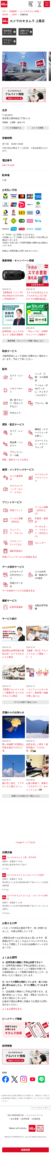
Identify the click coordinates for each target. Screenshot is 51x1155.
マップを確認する (13, 128)
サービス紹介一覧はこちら (25, 702)
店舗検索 (30, 2)
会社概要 (15, 1119)
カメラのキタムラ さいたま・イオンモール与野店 (27, 897)
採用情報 (25, 1119)
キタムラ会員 (39, 2)
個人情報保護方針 (16, 1115)
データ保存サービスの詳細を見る (18, 590)
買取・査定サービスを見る (15, 459)
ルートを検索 (37, 128)
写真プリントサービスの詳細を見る (19, 557)
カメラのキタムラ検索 (29, 11)
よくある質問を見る (12, 1009)
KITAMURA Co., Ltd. (20, 1137)
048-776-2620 (8, 165)
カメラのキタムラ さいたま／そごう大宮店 (25, 875)
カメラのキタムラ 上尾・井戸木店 (21, 857)
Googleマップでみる (25, 842)
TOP (4, 11)
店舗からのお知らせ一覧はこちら (25, 796)
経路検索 (25, 1150)
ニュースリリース (35, 1115)
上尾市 (14, 15)
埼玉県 (5, 15)
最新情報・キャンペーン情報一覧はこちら (25, 341)
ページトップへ (42, 1107)
